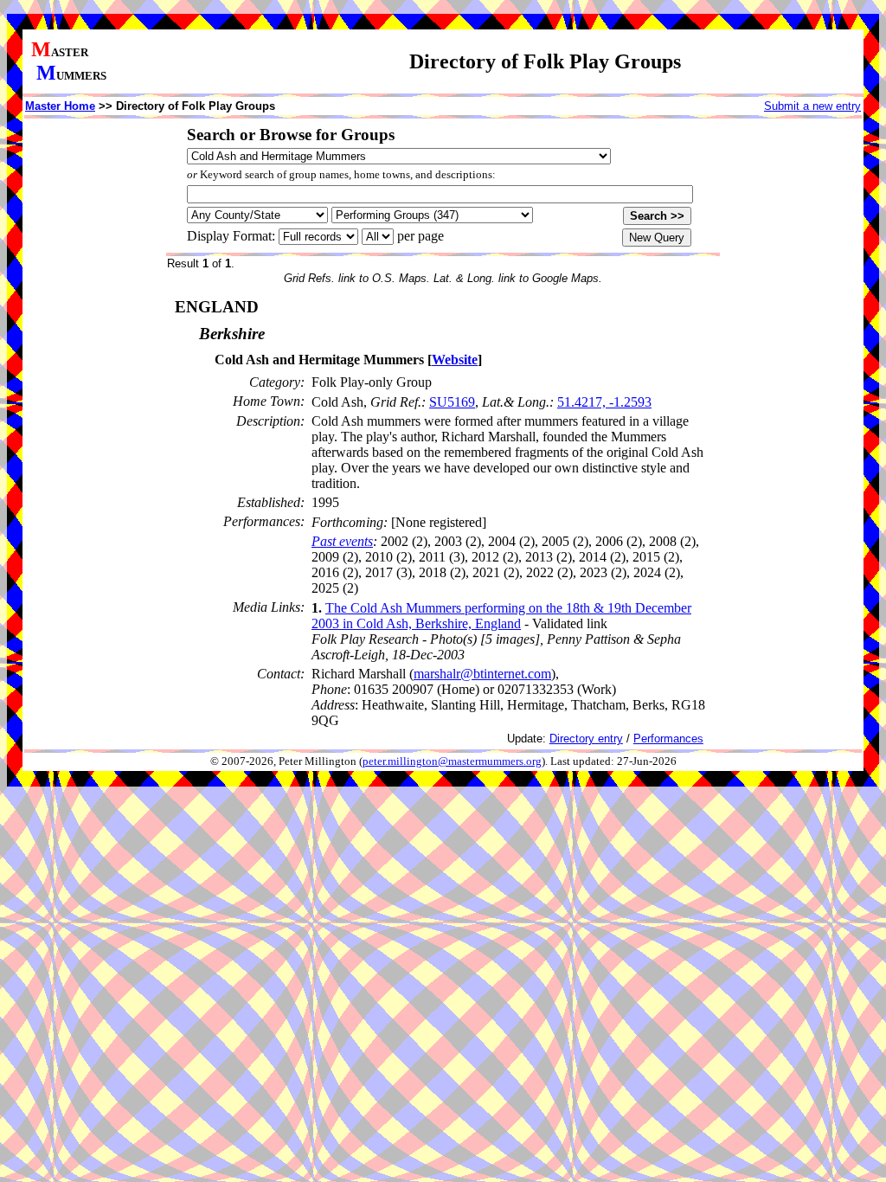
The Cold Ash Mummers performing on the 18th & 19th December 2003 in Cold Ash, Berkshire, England (501, 616)
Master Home (60, 106)
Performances (668, 738)
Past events (342, 541)
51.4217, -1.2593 (604, 402)
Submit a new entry (812, 106)
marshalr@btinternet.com (482, 673)
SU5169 (452, 402)
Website (455, 359)
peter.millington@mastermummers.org (452, 761)
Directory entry (586, 738)
